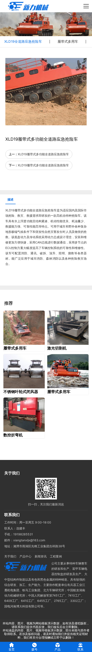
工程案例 (56, 556)
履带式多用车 (68, 41)
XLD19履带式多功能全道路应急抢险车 (43, 154)
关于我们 (10, 556)
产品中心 (25, 556)
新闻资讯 (41, 556)
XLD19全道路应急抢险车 (23, 41)
